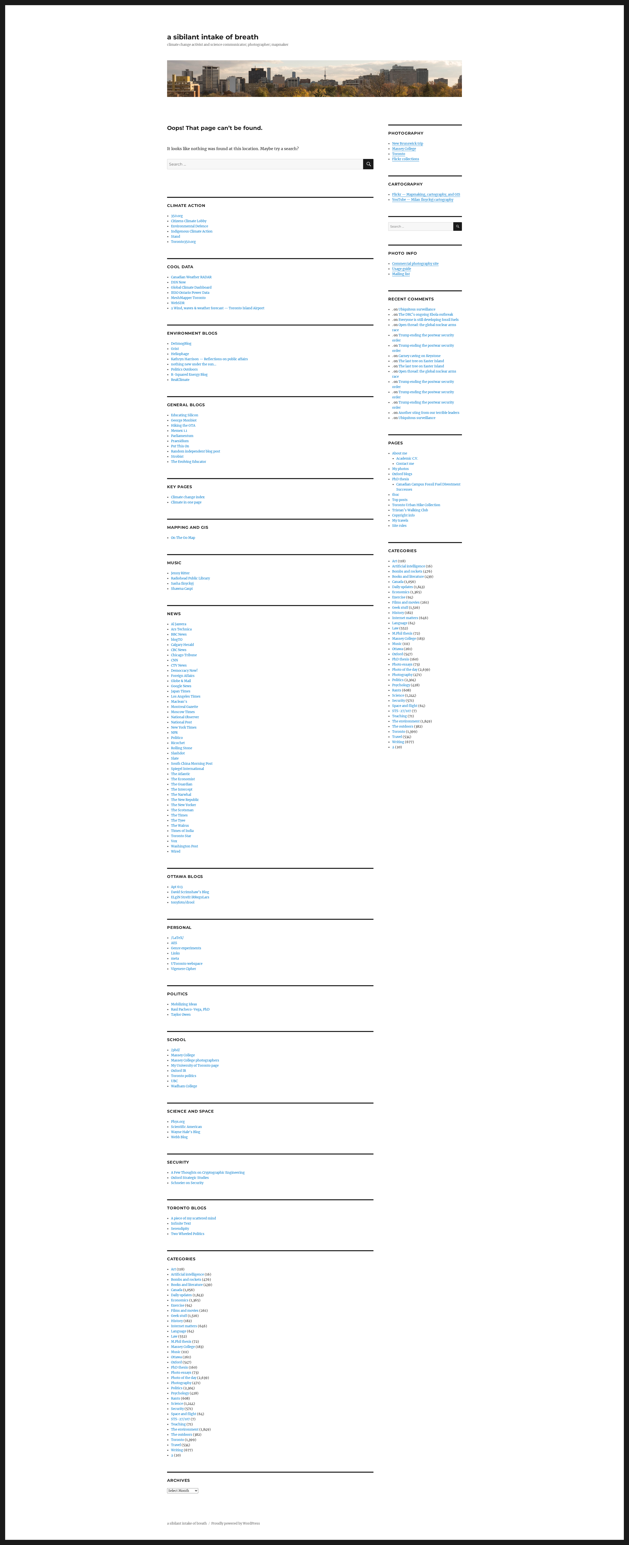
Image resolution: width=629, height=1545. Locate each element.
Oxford (176, 1362)
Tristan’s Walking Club (410, 510)
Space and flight (183, 1414)
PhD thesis (179, 1367)
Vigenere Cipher (183, 969)
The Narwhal (181, 795)
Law (174, 1336)
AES (174, 943)
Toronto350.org (183, 242)
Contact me (405, 464)
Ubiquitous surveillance (417, 309)
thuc (395, 495)
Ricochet (178, 743)
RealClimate (180, 380)
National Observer (185, 717)
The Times (179, 815)
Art (173, 1269)
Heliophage (180, 354)
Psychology (180, 1393)
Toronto (177, 1440)
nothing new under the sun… (193, 364)
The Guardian (181, 784)
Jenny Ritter (180, 573)
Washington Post (184, 846)
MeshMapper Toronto (188, 298)
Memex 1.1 (179, 431)
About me (399, 453)
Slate (175, 758)
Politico (177, 738)
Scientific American (186, 1127)
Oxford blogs (402, 474)
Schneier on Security (187, 1183)
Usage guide (401, 269)
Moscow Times (183, 712)
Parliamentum (182, 436)
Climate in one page (186, 502)
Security (177, 1409)
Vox (174, 841)
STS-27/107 (180, 1419)
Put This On (180, 446)
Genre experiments (186, 948)
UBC (174, 1081)
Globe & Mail (181, 681)
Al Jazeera (178, 624)
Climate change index (188, 497)
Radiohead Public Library (190, 578)
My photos (400, 469)
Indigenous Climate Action (192, 231)
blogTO (176, 640)
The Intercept (181, 789)
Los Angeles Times (185, 696)
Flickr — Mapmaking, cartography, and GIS (426, 194)
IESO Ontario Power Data (190, 293)
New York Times (184, 727)
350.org (177, 216)
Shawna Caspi (182, 589)
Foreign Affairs (183, 676)
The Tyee (178, 820)
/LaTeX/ (177, 938)
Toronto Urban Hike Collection (416, 505)
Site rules (399, 526)
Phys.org (178, 1122)
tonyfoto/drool (182, 902)
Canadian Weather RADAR (191, 277)
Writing (177, 1450)
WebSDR (178, 303)
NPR (174, 733)
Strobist (177, 456)
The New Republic (185, 800)
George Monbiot (184, 420)
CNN (174, 660)
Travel (176, 1445)
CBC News (178, 650)
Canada (176, 1290)
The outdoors (181, 1435)
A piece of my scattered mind (193, 1218)
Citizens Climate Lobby (188, 221)
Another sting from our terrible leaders (429, 413)
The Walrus (180, 826)
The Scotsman (182, 810)
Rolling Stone (181, 748)
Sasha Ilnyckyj (182, 583)
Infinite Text (181, 1223)
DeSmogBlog (181, 344)
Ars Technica (181, 629)
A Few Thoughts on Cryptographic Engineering (208, 1172)
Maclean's (179, 702)
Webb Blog (179, 1137)
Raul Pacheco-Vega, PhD (190, 1009)
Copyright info (403, 515)
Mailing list (401, 274)
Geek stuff (179, 1316)
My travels (400, 520)
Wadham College (184, 1086)
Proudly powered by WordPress (235, 1523)
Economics (179, 1300)
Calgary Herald (182, 645)
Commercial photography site (415, 264)
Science (177, 1404)
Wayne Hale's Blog (185, 1132)
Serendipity (180, 1229)
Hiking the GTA (183, 425)
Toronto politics (183, 1076)
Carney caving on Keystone (420, 356)
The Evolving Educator (188, 462)
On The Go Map (183, 538)
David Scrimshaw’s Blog (190, 892)
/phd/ (175, 1050)
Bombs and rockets (186, 1280)
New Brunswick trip (407, 143)
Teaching (178, 1424)
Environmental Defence (189, 226)
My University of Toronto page (195, 1065)
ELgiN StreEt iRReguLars (190, 897)
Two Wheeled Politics (187, 1234)
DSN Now (178, 282)
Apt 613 (177, 887)
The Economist (183, 779)
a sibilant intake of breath (212, 37)
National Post (181, 722)
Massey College (183, 1055)
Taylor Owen (181, 1015)
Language (178, 1331)
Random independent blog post (195, 451)
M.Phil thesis (181, 1342)
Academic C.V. (407, 458)
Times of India (182, 831)
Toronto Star (181, 836)
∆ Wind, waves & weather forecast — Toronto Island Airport (217, 308)
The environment (185, 1429)
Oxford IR (178, 1071)
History (177, 1321)
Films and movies (185, 1311)
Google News (181, 686)
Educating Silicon (184, 415)
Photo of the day (183, 1378)
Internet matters (184, 1326)
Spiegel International (187, 769)
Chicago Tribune (184, 655)
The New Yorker (183, 805)
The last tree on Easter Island (421, 361)
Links (175, 953)
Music (176, 1352)
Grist (175, 349)
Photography (181, 1383)
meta (175, 958)
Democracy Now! (184, 671)
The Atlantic (180, 774)
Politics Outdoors (184, 369)
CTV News (179, 665)
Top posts (400, 500)
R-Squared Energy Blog (189, 375)
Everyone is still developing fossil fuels (429, 320)
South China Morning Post (192, 764)
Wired (175, 851)
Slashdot (178, 753)
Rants (175, 1398)
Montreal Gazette (184, 707)
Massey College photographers (195, 1060)
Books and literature (187, 1285)
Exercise (177, 1305)
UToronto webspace (186, 964)
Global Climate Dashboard (191, 287)
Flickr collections (405, 159)
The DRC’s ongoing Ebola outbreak (426, 314)
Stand (175, 236)
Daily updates (181, 1295)
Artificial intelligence (187, 1274)
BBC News (179, 634)
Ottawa (176, 1357)
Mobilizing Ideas (184, 1004)
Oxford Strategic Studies (190, 1178)
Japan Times (180, 691)
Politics (177, 1388)
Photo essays (181, 1373)
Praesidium (180, 441)
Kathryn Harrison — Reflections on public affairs (209, 359)
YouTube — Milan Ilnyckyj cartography (422, 200)
